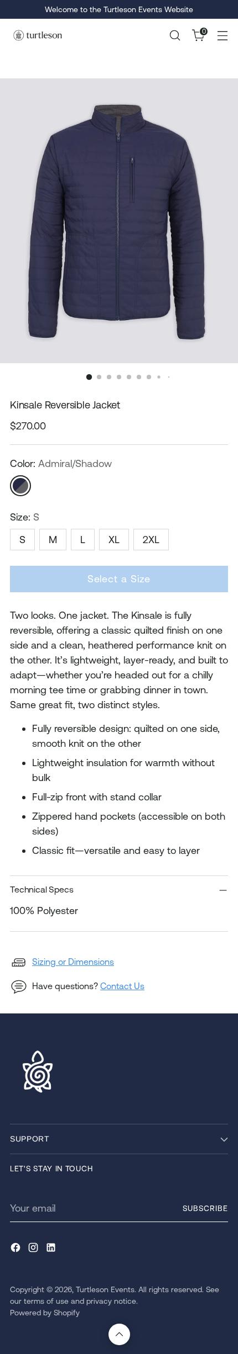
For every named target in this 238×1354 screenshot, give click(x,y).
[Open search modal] (174, 35)
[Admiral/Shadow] (20, 485)
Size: (24, 517)
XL (114, 539)
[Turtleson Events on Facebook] (16, 1249)
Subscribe (205, 1208)
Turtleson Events (105, 1289)
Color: (61, 463)
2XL (151, 539)
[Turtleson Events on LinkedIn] (52, 1249)
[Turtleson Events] (37, 35)
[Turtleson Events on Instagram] (34, 1249)
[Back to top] (119, 1334)
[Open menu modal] (222, 35)
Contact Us (122, 986)
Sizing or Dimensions (73, 962)
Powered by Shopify (45, 1312)
